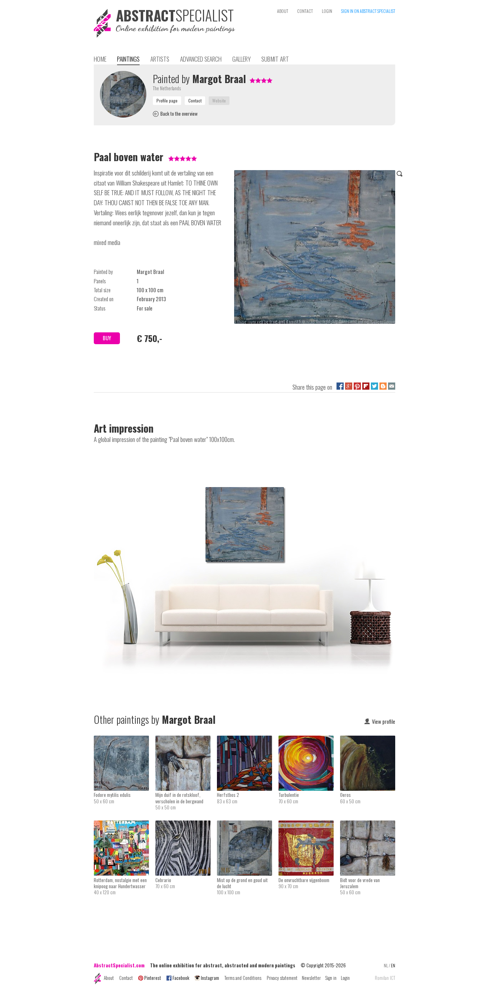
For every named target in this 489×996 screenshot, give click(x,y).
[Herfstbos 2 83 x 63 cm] (248, 740)
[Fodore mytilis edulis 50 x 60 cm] (124, 740)
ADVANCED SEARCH (201, 58)
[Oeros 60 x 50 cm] (367, 740)
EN (393, 965)
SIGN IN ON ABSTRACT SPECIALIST (368, 11)
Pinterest (152, 977)
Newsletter (311, 977)
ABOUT (282, 11)
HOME (100, 58)
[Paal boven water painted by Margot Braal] (314, 248)
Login (345, 977)
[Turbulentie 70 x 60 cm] (309, 740)
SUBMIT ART (275, 58)
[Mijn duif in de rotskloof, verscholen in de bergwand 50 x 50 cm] (186, 740)
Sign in (331, 977)
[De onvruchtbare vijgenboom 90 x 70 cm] (309, 825)
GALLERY (241, 58)
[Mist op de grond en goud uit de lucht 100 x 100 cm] (248, 825)
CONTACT (305, 11)
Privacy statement (282, 977)
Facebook (181, 977)
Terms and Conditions (242, 977)
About (109, 977)
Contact (126, 977)
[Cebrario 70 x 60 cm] (186, 825)
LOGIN (327, 11)
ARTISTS (159, 58)
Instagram (210, 977)
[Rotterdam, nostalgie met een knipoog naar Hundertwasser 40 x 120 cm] (124, 825)
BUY (107, 338)
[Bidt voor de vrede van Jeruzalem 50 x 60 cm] (367, 825)
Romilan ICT (385, 978)
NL (386, 965)
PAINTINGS (128, 58)
